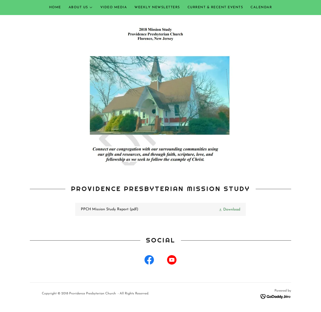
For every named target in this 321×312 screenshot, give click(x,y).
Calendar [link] (261, 7)
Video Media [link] (113, 7)
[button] (81, 7)
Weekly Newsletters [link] (157, 7)
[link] (160, 209)
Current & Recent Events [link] (215, 7)
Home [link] (55, 7)
